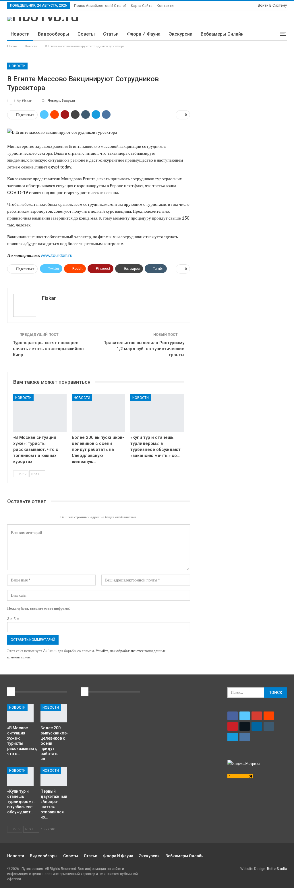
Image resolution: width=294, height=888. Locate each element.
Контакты (165, 5)
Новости (20, 34)
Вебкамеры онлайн (222, 34)
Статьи (111, 34)
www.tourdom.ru (56, 255)
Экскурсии (180, 34)
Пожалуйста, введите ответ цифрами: (38, 608)
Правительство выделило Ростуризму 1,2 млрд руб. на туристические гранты (143, 348)
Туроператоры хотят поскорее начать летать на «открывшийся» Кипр (48, 348)
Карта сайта (141, 5)
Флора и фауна (143, 34)
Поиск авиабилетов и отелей (100, 5)
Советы (86, 34)
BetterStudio (277, 869)
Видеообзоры (53, 34)
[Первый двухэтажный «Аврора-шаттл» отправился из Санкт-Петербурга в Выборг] (53, 776)
